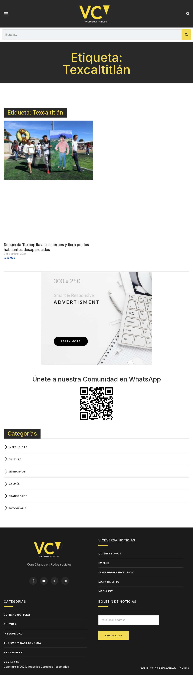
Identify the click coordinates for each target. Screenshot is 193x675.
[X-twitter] (55, 581)
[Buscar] (186, 34)
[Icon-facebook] (33, 581)
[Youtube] (44, 581)
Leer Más (9, 258)
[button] (6, 13)
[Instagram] (65, 581)
